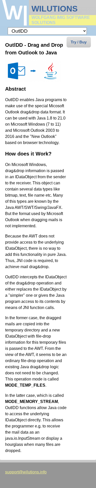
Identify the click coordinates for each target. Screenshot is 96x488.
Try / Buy (79, 42)
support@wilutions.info (26, 472)
